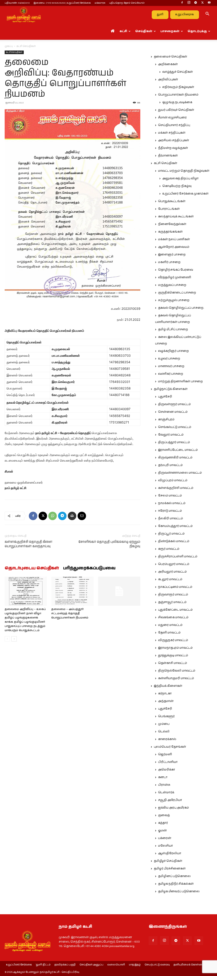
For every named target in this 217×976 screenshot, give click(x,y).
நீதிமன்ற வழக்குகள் (173, 148)
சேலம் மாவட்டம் (170, 495)
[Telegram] (195, 3)
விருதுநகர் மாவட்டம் (173, 640)
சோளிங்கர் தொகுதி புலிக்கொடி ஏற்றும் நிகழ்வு (109, 544)
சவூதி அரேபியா (170, 800)
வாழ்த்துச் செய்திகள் (177, 72)
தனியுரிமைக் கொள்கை (189, 965)
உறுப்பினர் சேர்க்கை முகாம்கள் (185, 193)
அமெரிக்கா (166, 769)
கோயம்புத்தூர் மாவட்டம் (175, 526)
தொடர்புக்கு (197, 31)
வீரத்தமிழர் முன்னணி (174, 277)
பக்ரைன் (164, 838)
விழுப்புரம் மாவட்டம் (172, 480)
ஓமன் (162, 830)
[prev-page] (7, 639)
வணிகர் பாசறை (170, 373)
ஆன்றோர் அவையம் (173, 247)
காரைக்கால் (167, 739)
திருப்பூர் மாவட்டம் (171, 533)
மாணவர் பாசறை (171, 366)
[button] (207, 14)
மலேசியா (165, 845)
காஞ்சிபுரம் (166, 419)
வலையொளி (116, 965)
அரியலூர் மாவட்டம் (172, 571)
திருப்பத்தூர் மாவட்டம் (174, 442)
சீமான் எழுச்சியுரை (172, 117)
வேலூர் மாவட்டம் (171, 434)
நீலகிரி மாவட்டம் (170, 518)
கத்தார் (163, 823)
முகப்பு (9, 46)
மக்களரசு (100, 3)
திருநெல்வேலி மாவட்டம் (176, 670)
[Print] (72, 516)
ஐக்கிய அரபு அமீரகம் (173, 807)
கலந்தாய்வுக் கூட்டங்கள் (176, 216)
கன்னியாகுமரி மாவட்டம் (176, 678)
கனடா (162, 777)
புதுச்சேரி (165, 396)
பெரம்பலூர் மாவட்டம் (173, 564)
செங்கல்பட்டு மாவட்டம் (174, 427)
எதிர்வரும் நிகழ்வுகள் (178, 87)
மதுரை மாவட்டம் (170, 625)
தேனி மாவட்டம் (169, 632)
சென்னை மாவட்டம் (173, 412)
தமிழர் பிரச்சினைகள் (170, 868)
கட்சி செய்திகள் (14, 52)
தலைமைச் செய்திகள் (170, 56)
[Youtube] (209, 3)
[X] (202, 3)
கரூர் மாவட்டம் (168, 549)
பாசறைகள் (169, 31)
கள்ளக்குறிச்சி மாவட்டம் (175, 488)
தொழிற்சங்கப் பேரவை (175, 269)
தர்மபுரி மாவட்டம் (170, 465)
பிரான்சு (164, 785)
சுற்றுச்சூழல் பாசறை (173, 300)
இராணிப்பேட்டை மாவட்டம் (178, 450)
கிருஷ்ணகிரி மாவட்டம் (175, 457)
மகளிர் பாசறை (169, 262)
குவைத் (164, 815)
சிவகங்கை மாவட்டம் (173, 617)
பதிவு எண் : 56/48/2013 (17, 3)
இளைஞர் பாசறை (172, 254)
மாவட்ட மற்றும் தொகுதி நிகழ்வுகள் (183, 171)
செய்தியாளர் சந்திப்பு (174, 125)
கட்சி (123, 31)
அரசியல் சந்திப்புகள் (173, 140)
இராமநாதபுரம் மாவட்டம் (175, 648)
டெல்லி (164, 731)
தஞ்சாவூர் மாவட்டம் (172, 602)
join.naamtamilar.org (121, 946)
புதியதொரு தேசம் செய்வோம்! (127, 3)
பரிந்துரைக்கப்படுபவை (89, 568)
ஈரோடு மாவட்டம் (170, 511)
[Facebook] (182, 3)
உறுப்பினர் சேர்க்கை (19, 965)
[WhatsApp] (52, 516)
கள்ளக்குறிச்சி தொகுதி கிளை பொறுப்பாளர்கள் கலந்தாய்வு (28, 544)
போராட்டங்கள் (169, 209)
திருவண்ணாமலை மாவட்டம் (180, 472)
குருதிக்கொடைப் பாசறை (177, 292)
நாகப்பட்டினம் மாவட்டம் (175, 587)
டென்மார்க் (166, 792)
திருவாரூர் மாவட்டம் (173, 594)
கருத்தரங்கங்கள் (170, 231)
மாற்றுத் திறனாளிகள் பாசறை (180, 381)
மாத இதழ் (135, 965)
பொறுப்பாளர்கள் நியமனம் (178, 94)
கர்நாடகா (165, 693)
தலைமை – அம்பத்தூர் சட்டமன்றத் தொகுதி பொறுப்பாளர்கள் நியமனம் (69, 613)
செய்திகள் (143, 31)
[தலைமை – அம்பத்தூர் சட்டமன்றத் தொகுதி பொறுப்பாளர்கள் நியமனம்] (72, 591)
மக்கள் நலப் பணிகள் (174, 239)
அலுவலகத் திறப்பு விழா (180, 178)
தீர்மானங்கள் (168, 155)
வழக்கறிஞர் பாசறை (173, 351)
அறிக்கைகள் (168, 64)
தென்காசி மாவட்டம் (172, 663)
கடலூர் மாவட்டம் (170, 579)
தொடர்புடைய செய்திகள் (32, 568)
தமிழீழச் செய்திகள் (168, 861)
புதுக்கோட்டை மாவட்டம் (175, 609)
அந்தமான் (166, 701)
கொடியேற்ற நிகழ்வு (177, 186)
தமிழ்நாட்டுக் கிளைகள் (171, 389)
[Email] (82, 516)
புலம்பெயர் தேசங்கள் (170, 746)
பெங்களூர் (166, 716)
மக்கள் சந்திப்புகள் (171, 132)
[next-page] (14, 639)
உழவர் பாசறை (169, 358)
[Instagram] (189, 3)
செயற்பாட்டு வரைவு (157, 965)
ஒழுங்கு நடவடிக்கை (177, 102)
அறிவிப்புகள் (168, 79)
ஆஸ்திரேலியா (169, 853)
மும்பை (164, 724)
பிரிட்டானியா (168, 762)
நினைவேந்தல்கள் (172, 224)
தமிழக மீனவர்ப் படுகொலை (179, 891)
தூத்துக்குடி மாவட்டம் (173, 655)
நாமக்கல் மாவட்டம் (171, 503)
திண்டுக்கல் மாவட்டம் (173, 541)
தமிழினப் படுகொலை (174, 876)
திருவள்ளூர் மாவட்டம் (174, 404)
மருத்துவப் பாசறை (172, 285)
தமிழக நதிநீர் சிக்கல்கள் (176, 883)
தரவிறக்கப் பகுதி (65, 965)
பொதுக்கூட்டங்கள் (171, 201)
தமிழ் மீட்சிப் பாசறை (173, 329)
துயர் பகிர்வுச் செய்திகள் (176, 110)
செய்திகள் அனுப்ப (91, 965)
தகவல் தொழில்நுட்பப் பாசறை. (181, 308)
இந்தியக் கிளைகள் (168, 686)
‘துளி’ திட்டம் (43, 965)
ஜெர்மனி (165, 754)
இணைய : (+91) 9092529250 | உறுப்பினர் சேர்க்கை (62, 3)
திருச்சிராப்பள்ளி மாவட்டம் (177, 556)
